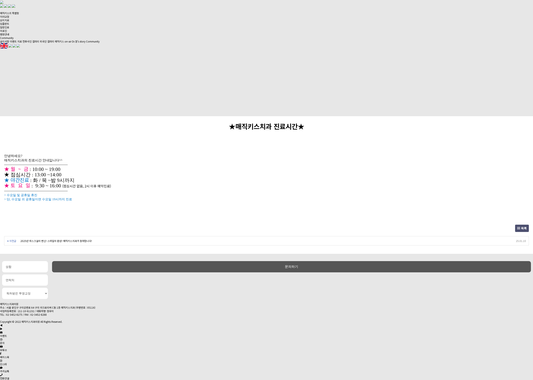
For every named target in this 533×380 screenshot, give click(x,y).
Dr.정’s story (78, 41)
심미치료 (4, 20)
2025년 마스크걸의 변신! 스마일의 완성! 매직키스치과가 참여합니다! (56, 241)
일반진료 (4, 27)
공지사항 (4, 41)
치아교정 (4, 16)
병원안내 (4, 34)
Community (7, 38)
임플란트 (4, 23)
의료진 (3, 30)
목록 (523, 228)
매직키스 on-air (63, 41)
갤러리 (35, 41)
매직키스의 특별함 (9, 13)
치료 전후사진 (24, 41)
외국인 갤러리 (47, 41)
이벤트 (13, 41)
